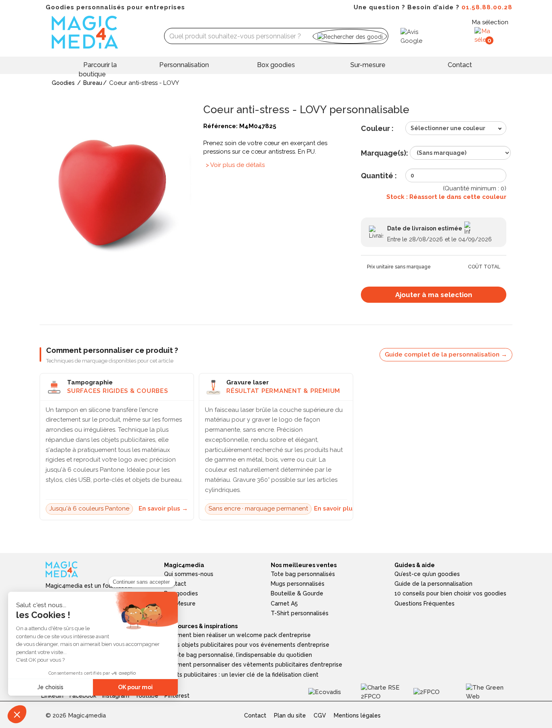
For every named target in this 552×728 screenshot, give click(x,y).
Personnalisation (184, 65)
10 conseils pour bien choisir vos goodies (450, 593)
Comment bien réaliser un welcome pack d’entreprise (237, 635)
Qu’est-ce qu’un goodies (427, 574)
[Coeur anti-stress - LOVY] (118, 193)
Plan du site (290, 715)
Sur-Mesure (180, 603)
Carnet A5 (284, 603)
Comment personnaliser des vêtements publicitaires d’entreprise (253, 664)
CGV (320, 715)
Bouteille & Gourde (297, 593)
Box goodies (276, 65)
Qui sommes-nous (188, 574)
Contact (460, 65)
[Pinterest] (180, 691)
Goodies (63, 83)
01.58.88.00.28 (486, 7)
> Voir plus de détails (235, 165)
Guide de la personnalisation (433, 583)
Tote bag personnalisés (303, 574)
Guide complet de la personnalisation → (446, 354)
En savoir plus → (163, 508)
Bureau (92, 83)
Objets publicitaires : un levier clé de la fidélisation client (241, 674)
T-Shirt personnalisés (300, 613)
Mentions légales (357, 715)
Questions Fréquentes (424, 603)
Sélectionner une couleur (448, 128)
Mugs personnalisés (297, 583)
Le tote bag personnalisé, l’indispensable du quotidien (238, 655)
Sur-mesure (368, 65)
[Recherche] (350, 36)
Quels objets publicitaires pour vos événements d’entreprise (246, 644)
